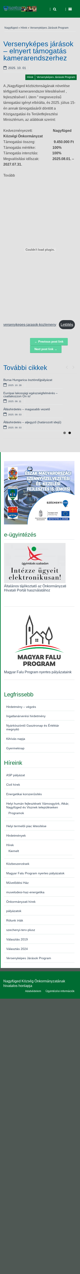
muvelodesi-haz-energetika (25, 892)
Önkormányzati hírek (21, 901)
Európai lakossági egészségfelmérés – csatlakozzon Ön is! (30, 394)
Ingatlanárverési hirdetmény (26, 716)
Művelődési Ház (17, 882)
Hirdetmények (16, 835)
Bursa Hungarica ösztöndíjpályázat (27, 380)
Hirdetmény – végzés (21, 707)
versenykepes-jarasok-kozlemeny (29, 324)
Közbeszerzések (17, 863)
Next (73, 366)
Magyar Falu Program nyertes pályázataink (38, 672)
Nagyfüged (11, 27)
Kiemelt (13, 851)
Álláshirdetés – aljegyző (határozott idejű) (32, 422)
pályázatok (13, 911)
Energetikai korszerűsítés (24, 794)
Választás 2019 (17, 939)
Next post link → (45, 349)
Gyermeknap (15, 748)
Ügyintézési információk (60, 991)
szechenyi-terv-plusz (20, 930)
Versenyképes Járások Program (49, 27)
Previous (66, 366)
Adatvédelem (33, 991)
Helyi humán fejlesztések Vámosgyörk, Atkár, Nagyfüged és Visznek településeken (37, 805)
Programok (16, 813)
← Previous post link (48, 341)
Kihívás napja (15, 739)
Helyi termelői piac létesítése (26, 826)
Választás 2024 (17, 949)
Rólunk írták (14, 920)
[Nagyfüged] (20, 9)
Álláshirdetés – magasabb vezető (26, 409)
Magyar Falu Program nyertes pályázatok (35, 873)
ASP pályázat (15, 775)
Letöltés (67, 324)
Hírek (24, 27)
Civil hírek (13, 784)
